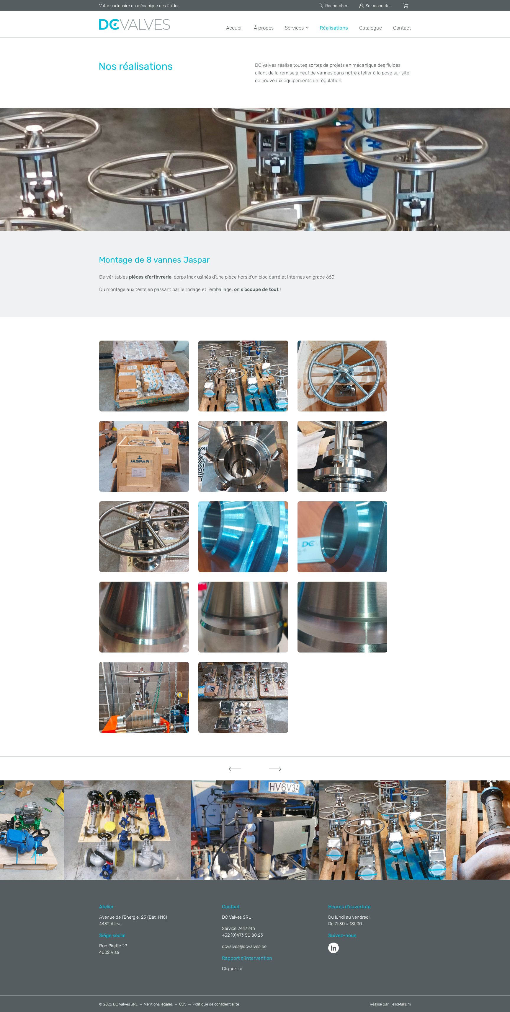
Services (294, 28)
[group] (170, 830)
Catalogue (370, 28)
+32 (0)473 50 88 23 (242, 935)
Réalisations (334, 28)
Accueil (234, 28)
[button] (235, 769)
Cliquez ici (232, 968)
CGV (183, 1004)
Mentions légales (158, 1004)
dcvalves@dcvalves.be (244, 946)
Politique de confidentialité (216, 1004)
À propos (264, 28)
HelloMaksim (400, 1004)
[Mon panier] (407, 5)
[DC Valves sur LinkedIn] (333, 948)
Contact (402, 28)
